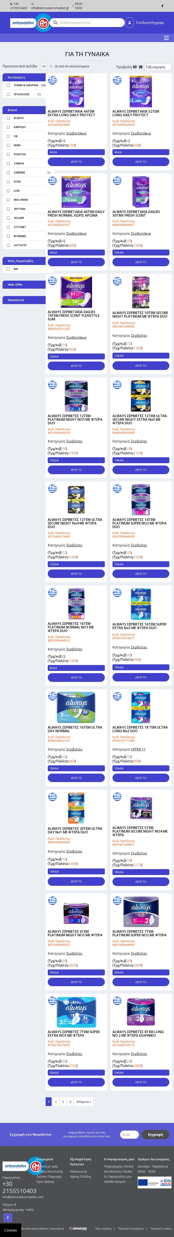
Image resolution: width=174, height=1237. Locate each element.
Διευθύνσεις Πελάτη (118, 1171)
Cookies (10, 1230)
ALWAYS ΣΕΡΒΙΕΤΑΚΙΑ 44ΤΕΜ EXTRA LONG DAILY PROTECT (71, 113)
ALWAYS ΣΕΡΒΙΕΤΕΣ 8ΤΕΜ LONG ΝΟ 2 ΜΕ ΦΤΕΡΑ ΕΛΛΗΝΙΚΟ (138, 1033)
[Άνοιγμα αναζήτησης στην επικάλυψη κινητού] (87, 23)
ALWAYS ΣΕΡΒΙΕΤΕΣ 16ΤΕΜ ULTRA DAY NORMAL (75, 729)
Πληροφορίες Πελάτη (118, 1166)
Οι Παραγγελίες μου (118, 1176)
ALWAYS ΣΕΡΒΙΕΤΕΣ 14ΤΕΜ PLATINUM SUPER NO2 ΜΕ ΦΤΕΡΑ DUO (139, 523)
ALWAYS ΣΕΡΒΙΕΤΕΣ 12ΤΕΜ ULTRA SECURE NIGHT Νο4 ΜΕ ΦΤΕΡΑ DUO (75, 523)
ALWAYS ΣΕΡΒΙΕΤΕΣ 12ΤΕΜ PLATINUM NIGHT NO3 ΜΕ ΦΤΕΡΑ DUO (75, 419)
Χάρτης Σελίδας (80, 1176)
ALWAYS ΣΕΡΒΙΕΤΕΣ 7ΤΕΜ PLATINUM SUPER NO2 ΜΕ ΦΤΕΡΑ (139, 933)
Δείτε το (76, 162)
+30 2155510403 (18, 6)
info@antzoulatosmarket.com (19, 1197)
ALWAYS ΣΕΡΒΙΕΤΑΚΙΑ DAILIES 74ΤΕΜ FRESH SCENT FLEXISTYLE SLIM (74, 315)
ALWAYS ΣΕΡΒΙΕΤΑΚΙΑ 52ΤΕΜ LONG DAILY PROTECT (135, 113)
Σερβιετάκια (76, 133)
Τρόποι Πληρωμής (49, 1176)
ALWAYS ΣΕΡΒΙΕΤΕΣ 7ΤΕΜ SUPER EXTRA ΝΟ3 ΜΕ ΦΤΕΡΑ (74, 1033)
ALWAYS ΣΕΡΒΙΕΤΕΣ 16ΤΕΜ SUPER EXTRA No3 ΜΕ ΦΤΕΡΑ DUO (139, 626)
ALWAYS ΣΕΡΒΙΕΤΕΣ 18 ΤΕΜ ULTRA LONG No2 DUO (140, 729)
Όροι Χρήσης (45, 1182)
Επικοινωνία (78, 1171)
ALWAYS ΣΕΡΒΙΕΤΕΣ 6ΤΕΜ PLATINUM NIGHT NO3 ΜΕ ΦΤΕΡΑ (75, 933)
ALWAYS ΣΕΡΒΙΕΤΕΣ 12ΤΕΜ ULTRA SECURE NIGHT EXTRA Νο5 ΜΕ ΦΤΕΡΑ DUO (139, 419)
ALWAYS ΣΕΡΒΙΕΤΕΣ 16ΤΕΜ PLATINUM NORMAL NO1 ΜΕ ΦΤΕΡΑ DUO (71, 627)
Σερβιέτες (139, 335)
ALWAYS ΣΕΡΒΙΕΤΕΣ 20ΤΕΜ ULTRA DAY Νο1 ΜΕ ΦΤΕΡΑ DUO (75, 830)
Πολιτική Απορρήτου (131, 1228)
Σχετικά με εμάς (47, 1166)
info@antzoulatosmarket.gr (50, 8)
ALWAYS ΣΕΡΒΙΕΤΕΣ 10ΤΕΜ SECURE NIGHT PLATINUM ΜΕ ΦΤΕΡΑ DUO (140, 314)
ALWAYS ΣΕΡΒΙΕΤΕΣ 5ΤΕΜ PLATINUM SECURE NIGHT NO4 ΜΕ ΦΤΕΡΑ (140, 831)
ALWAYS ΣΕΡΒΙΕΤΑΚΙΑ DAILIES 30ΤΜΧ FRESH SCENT (136, 213)
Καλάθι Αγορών (115, 1182)
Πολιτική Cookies (161, 1228)
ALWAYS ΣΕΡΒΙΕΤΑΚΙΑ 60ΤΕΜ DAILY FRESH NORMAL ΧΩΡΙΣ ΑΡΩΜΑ (76, 213)
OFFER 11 (138, 749)
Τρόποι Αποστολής (49, 1171)
